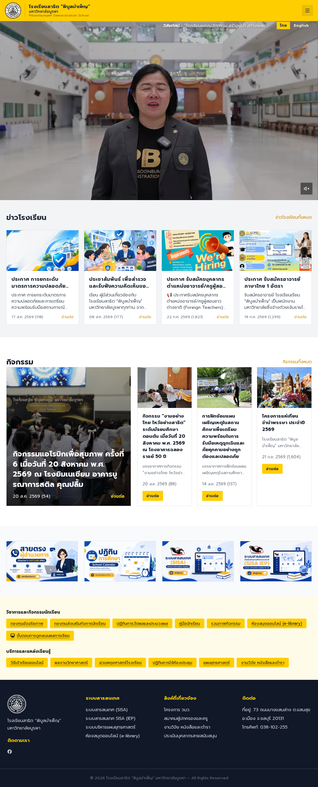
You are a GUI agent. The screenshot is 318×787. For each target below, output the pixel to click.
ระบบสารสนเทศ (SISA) (107, 710)
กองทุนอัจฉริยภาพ (27, 623)
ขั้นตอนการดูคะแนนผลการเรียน (43, 635)
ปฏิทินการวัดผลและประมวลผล (142, 623)
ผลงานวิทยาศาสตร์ (71, 663)
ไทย (283, 25)
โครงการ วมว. (177, 710)
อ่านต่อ (67, 316)
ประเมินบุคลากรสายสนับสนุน (190, 736)
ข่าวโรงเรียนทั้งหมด (293, 217)
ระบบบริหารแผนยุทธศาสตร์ (110, 727)
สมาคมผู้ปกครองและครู (186, 718)
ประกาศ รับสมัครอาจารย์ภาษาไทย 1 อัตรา (272, 283)
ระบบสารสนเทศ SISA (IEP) (110, 718)
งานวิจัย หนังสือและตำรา (262, 663)
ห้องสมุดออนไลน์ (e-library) (277, 623)
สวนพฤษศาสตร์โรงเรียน (120, 663)
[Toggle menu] (307, 10)
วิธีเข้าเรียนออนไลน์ (27, 663)
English (301, 25)
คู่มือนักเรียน (189, 623)
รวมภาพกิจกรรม (225, 623)
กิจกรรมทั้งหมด (297, 362)
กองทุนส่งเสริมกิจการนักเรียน (80, 623)
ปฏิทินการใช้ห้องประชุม (172, 663)
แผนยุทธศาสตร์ (216, 663)
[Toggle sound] (306, 188)
